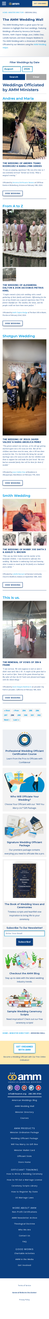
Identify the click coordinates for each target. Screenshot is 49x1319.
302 (39, 715)
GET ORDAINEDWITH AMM (24, 1048)
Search (14, 77)
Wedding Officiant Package (24, 1138)
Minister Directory (16, 12)
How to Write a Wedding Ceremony (24, 1173)
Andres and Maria (18, 98)
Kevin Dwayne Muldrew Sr (22, 687)
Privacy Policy (24, 1300)
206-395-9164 (34, 1093)
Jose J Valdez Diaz (19, 472)
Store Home (24, 1162)
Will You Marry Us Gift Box (24, 1144)
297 (5, 715)
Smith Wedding (16, 496)
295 (30, 710)
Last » (16, 720)
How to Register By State (24, 1191)
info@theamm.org (17, 1093)
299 (19, 715)
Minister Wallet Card (24, 1150)
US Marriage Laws (24, 1197)
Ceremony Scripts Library (25, 1185)
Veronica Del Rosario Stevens (23, 182)
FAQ (24, 1241)
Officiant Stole (24, 1156)
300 (25, 715)
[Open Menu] (4, 4)
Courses (24, 1118)
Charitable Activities (24, 1253)
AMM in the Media (24, 1259)
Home (5, 12)
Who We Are (24, 1229)
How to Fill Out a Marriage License (24, 1179)
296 (37, 710)
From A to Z (13, 206)
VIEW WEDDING (12, 193)
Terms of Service (24, 1285)
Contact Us (24, 1235)
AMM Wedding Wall (24, 1106)
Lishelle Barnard (19, 574)
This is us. (11, 598)
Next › (7, 720)
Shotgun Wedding (19, 336)
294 (23, 710)
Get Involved (24, 1265)
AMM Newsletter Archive (24, 1217)
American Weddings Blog (24, 1100)
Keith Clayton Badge (20, 312)
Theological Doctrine (24, 1223)
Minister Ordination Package (24, 1132)
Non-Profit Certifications (24, 1211)
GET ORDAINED (40, 3)
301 (32, 715)
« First (7, 710)
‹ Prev (16, 710)
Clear (36, 77)
